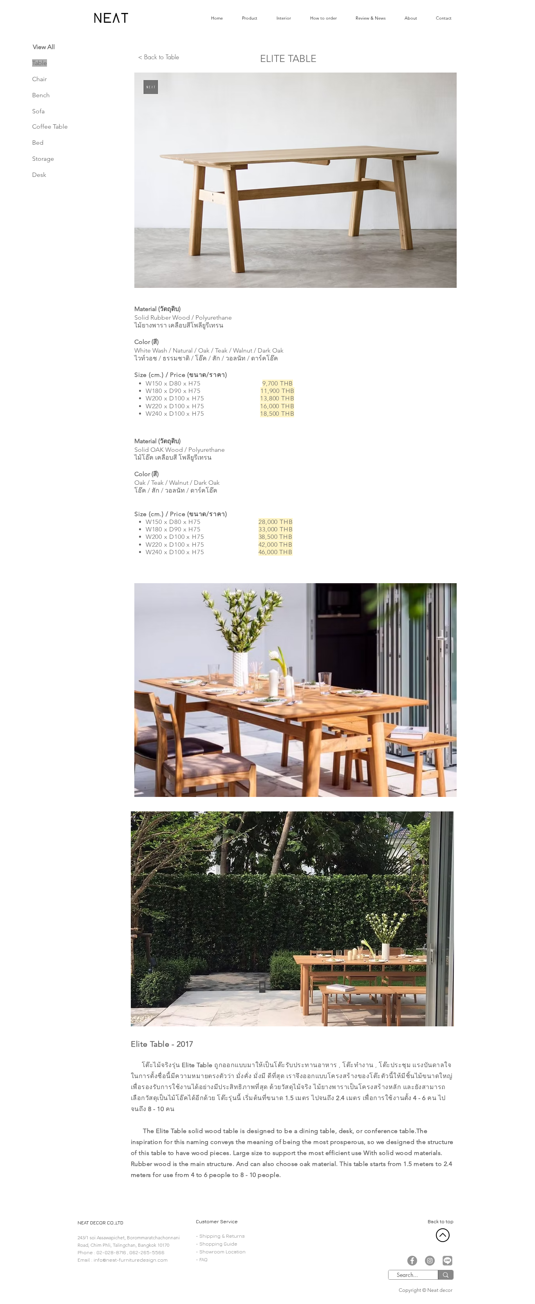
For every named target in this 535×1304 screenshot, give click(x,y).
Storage (43, 158)
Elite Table (197, 1065)
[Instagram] (430, 1261)
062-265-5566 (146, 1252)
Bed (37, 142)
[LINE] (447, 1261)
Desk (39, 174)
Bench (41, 95)
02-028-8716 (111, 1252)
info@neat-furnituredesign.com (131, 1260)
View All (44, 47)
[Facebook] (412, 1261)
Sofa (38, 111)
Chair (39, 79)
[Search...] (445, 1274)
